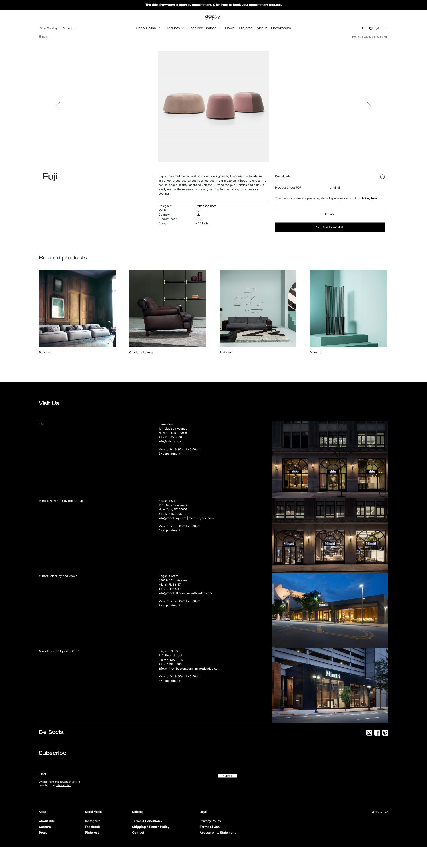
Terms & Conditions (147, 821)
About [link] (262, 28)
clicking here (369, 198)
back (45, 36)
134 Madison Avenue (173, 428)
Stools (377, 36)
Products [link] (172, 28)
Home (356, 36)
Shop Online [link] (146, 28)
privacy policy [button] (63, 785)
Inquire (330, 214)
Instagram (93, 821)
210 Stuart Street (170, 655)
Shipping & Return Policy (150, 827)
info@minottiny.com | (174, 518)
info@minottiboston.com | (177, 668)
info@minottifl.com (172, 593)
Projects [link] (245, 28)
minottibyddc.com (201, 518)
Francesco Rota (205, 206)
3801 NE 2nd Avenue (173, 580)
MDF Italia (201, 223)
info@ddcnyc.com (171, 441)
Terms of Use (210, 827)
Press (43, 832)
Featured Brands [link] (202, 28)
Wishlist (370, 28)
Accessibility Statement (218, 832)
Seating (366, 36)
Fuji (197, 210)
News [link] (229, 28)
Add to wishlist (332, 227)
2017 (198, 219)
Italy (197, 214)
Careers (45, 827)
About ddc (47, 821)
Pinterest (92, 832)
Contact (138, 832)
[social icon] (369, 734)
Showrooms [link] (281, 28)
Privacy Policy (210, 821)
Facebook (92, 827)
